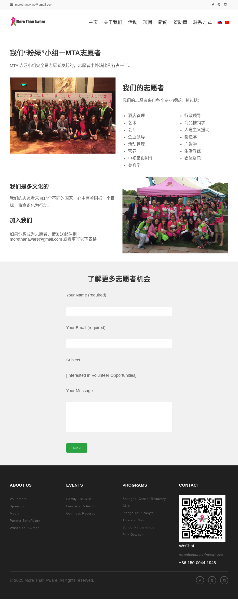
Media (15, 513)
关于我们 (113, 22)
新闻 (163, 22)
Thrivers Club (133, 520)
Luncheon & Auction (82, 506)
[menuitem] (218, 22)
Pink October (132, 534)
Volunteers (18, 499)
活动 (132, 22)
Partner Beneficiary (25, 520)
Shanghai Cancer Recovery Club (144, 502)
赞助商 (180, 22)
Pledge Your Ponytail (138, 513)
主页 (93, 22)
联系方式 (202, 22)
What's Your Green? (26, 528)
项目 (147, 22)
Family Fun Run (78, 499)
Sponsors (17, 506)
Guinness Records (80, 513)
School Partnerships (138, 527)
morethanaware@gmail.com (34, 4)
